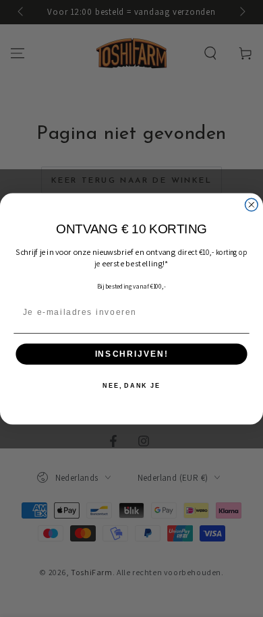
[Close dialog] (251, 204)
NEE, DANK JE (131, 385)
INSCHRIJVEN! (131, 353)
